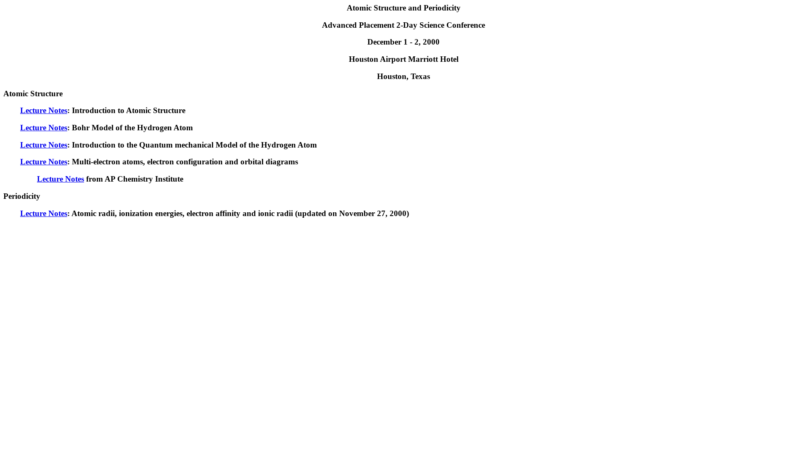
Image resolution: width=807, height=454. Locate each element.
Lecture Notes (43, 110)
